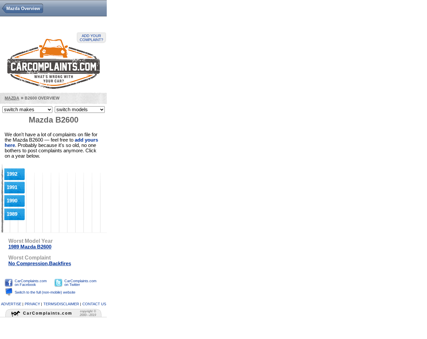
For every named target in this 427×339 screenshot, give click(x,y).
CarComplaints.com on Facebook (31, 283)
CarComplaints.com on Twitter (80, 283)
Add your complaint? (91, 38)
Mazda (12, 98)
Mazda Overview (23, 8)
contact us (94, 304)
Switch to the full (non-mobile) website (45, 292)
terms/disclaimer (61, 304)
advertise (11, 304)
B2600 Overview (42, 98)
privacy (32, 304)
